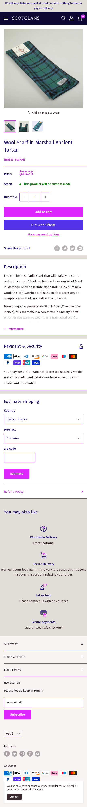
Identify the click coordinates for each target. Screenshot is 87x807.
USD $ (9, 733)
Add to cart (43, 212)
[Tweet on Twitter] (72, 248)
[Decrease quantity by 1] (24, 197)
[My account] (71, 18)
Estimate (16, 474)
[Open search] (63, 18)
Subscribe (17, 714)
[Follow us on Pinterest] (30, 754)
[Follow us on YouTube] (37, 754)
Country (9, 410)
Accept (14, 796)
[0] (79, 18)
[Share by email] (80, 248)
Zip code (10, 448)
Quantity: (10, 197)
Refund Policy (13, 491)
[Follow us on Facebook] (7, 754)
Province (10, 429)
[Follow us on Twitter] (14, 754)
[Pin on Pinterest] (65, 248)
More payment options (43, 234)
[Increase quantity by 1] (45, 197)
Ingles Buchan (14, 159)
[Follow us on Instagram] (22, 754)
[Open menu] (6, 18)
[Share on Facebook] (57, 248)
